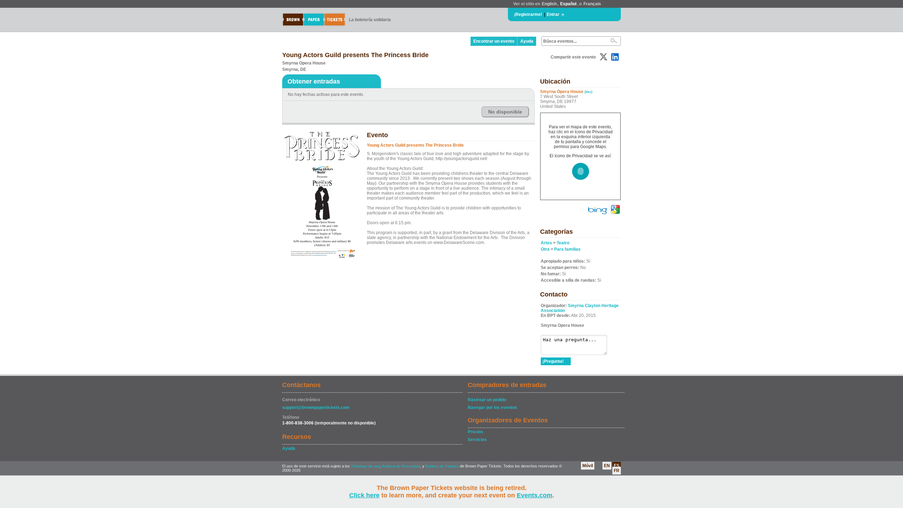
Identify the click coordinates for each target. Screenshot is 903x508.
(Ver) (588, 92)
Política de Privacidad (401, 466)
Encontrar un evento (493, 41)
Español (568, 3)
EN (607, 465)
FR (616, 470)
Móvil (587, 465)
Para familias (567, 249)
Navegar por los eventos (492, 407)
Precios (475, 431)
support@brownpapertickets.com (316, 407)
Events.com (534, 495)
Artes (546, 242)
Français (592, 3)
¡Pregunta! (553, 361)
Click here (364, 495)
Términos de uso (365, 466)
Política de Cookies (442, 466)
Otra (545, 249)
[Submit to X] (604, 57)
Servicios (477, 439)
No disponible (505, 112)
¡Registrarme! (528, 14)
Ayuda (526, 41)
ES (616, 465)
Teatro (563, 242)
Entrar (553, 14)
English (549, 3)
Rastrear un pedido (487, 399)
